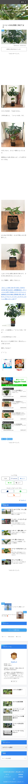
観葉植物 (10, 439)
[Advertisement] (14, 69)
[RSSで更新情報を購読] (14, 495)
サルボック (14, 662)
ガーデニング (7, 776)
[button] (18, 483)
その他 (4, 439)
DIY (14, 779)
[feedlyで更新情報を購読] (20, 491)
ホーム (7, 774)
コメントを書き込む (14, 630)
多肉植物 (21, 776)
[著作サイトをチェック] (7, 491)
